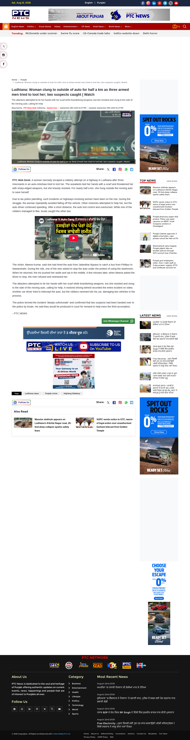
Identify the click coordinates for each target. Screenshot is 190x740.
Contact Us (141, 734)
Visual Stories (45, 26)
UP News (86, 26)
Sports (75, 714)
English (89, 2)
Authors (131, 734)
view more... (172, 181)
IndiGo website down (126, 33)
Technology (77, 705)
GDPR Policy (103, 737)
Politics (30, 26)
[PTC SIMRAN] (126, 665)
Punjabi (101, 2)
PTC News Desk (30, 108)
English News (18, 26)
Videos (57, 26)
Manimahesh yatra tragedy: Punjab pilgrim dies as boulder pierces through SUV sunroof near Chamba (165, 249)
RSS (111, 737)
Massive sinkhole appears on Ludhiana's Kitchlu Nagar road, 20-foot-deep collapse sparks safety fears (165, 191)
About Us (95, 734)
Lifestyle (76, 696)
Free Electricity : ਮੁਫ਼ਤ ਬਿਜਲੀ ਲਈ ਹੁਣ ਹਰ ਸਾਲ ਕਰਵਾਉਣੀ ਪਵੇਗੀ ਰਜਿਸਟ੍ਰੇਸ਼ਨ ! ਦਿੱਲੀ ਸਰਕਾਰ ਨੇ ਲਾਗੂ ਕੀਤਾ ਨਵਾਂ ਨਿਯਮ (165, 362)
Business (76, 683)
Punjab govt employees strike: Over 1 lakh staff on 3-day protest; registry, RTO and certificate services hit (165, 264)
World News (114, 26)
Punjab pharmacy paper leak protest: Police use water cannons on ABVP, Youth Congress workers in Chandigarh (165, 221)
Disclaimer (152, 734)
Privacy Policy (89, 737)
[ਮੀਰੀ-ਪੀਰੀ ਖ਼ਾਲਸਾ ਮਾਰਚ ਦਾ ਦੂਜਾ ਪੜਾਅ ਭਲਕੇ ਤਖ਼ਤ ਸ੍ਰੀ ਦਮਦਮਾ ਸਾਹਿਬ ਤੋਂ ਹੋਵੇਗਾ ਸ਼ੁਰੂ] (145, 376)
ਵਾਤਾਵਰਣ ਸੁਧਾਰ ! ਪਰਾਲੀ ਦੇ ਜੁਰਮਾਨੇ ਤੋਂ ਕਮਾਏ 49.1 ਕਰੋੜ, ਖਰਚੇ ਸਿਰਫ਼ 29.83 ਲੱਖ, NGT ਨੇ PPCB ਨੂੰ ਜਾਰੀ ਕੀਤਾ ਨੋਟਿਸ (165, 389)
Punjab (23, 80)
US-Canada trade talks (96, 33)
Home (14, 80)
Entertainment (70, 26)
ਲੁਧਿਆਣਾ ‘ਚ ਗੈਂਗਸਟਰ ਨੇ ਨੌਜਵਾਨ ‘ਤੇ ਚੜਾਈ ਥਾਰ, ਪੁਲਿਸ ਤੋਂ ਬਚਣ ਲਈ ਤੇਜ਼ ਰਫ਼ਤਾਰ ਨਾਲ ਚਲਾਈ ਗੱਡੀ (165, 336)
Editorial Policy (107, 734)
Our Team (163, 734)
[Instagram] (120, 169)
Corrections (120, 734)
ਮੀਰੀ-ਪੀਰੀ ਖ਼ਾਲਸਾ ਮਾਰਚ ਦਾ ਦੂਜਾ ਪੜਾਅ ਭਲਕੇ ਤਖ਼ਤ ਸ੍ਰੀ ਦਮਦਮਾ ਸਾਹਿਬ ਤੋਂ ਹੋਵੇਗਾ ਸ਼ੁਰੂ (165, 375)
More (127, 26)
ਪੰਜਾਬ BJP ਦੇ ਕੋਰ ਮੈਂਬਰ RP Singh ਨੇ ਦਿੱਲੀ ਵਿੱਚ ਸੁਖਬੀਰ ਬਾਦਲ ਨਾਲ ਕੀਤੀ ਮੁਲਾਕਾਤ (163, 348)
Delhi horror (150, 33)
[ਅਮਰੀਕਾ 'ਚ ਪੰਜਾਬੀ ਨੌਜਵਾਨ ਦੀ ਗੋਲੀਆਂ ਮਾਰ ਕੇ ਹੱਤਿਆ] (145, 325)
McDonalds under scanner (41, 33)
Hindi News (98, 26)
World (75, 709)
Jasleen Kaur (52, 108)
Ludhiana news (32, 393)
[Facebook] (114, 169)
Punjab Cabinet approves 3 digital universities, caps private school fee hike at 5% (165, 236)
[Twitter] (108, 170)
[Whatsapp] (126, 169)
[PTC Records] (68, 665)
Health (75, 692)
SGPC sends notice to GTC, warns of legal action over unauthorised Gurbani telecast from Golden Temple (165, 205)
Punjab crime (51, 393)
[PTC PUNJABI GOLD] (97, 665)
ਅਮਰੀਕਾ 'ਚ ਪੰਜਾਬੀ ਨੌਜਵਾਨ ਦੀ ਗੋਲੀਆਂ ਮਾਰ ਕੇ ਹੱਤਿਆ (164, 323)
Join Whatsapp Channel (115, 321)
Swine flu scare (70, 33)
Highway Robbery (72, 393)
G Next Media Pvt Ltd (61, 734)
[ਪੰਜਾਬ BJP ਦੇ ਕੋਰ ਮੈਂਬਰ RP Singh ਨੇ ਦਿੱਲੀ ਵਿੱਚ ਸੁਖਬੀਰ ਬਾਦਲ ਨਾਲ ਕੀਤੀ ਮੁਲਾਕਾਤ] (145, 349)
